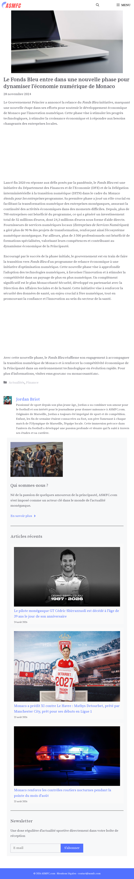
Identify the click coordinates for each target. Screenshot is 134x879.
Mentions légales (66, 873)
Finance (32, 383)
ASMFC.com (48, 873)
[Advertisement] (67, 155)
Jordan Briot (28, 399)
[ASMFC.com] (11, 5)
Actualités (16, 383)
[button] (97, 5)
